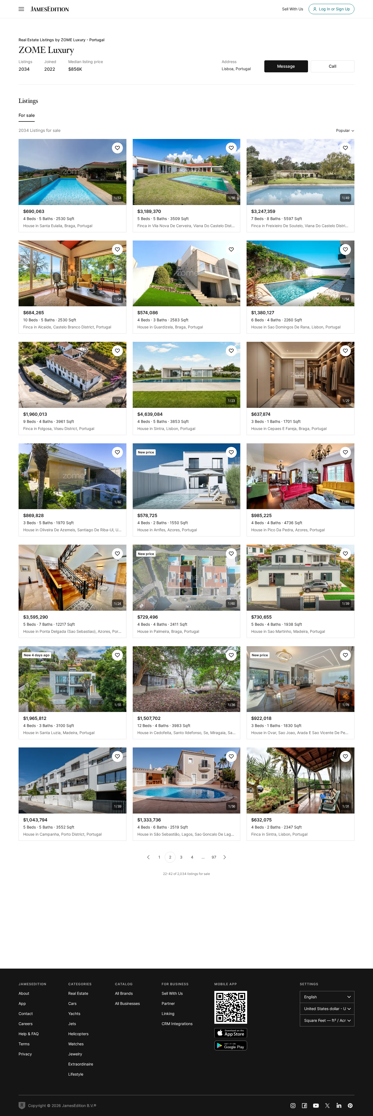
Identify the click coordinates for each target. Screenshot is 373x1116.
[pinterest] (350, 1106)
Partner (168, 1003)
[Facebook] (304, 1106)
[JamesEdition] (49, 9)
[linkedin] (339, 1106)
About (24, 993)
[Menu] (21, 9)
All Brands (124, 993)
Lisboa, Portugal (236, 68)
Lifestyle (75, 1074)
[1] (148, 857)
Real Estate (78, 993)
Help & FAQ (29, 1033)
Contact (26, 1013)
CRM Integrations (177, 1023)
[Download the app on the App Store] (230, 1033)
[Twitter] (327, 1106)
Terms (24, 1043)
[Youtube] (316, 1106)
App (22, 1003)
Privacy (25, 1054)
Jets (72, 1023)
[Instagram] (293, 1106)
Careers (25, 1023)
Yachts (74, 1013)
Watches (76, 1043)
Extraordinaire (80, 1064)
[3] (224, 857)
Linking (168, 1013)
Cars (72, 1003)
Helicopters (78, 1033)
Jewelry (75, 1054)
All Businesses (127, 1003)
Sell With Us (172, 993)
